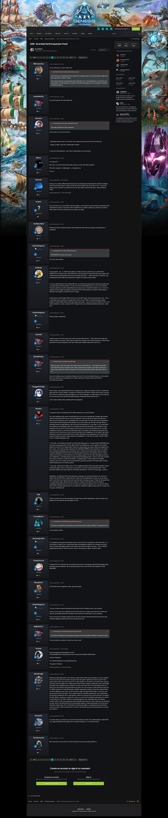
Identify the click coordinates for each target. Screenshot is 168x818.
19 (38, 238)
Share (94, 49)
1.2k (39, 688)
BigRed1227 (38, 626)
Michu (38, 158)
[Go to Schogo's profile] (39, 655)
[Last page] (75, 57)
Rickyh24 (38, 716)
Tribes (83, 33)
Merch (90, 33)
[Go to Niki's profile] (39, 501)
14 (38, 509)
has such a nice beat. (65, 254)
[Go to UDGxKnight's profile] (39, 680)
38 (39, 194)
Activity (66, 33)
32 (39, 172)
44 (39, 597)
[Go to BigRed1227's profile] (39, 633)
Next (71, 57)
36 (39, 401)
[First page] (30, 57)
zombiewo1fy (38, 96)
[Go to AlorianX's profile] (39, 124)
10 (63, 57)
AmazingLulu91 (38, 538)
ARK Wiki (57, 33)
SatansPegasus (38, 246)
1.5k (39, 641)
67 (39, 78)
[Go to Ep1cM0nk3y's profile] (39, 363)
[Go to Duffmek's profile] (39, 274)
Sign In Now (88, 783)
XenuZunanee (38, 738)
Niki (38, 494)
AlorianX (38, 118)
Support (74, 33)
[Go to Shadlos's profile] (39, 415)
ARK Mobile (48, 33)
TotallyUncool (38, 560)
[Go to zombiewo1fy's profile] (39, 102)
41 (38, 663)
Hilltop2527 (38, 582)
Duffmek (38, 268)
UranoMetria (38, 516)
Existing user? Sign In (122, 29)
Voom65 (38, 334)
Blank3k (38, 180)
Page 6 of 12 (82, 57)
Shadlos (38, 409)
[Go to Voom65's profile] (39, 341)
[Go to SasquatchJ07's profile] (117, 60)
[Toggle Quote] (52, 72)
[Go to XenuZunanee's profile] (39, 744)
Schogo (38, 648)
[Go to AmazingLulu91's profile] (39, 545)
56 (39, 349)
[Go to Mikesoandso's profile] (39, 70)
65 (39, 531)
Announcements (52, 51)
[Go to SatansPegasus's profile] (39, 252)
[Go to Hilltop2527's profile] (39, 589)
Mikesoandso (38, 64)
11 (67, 57)
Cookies (88, 809)
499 (39, 260)
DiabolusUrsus (71, 72)
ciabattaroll (70, 250)
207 (39, 423)
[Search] (139, 33)
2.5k (38, 730)
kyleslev (122, 54)
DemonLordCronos (72, 521)
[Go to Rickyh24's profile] (39, 722)
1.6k (39, 371)
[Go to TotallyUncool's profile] (39, 567)
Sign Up (136, 29)
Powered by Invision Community (84, 812)
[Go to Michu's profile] (39, 164)
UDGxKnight (38, 674)
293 (39, 133)
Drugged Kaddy (38, 387)
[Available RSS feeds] (138, 801)
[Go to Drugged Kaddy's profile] (39, 393)
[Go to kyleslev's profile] (117, 55)
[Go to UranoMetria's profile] (39, 523)
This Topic (133, 33)
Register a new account (51, 783)
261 (39, 575)
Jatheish (39, 49)
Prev (34, 57)
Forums (39, 33)
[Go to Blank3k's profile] (39, 186)
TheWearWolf (38, 224)
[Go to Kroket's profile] (39, 208)
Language (80, 809)
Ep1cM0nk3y (38, 357)
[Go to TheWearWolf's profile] (39, 230)
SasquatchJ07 (124, 59)
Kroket (38, 202)
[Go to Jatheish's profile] (32, 50)
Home (31, 33)
